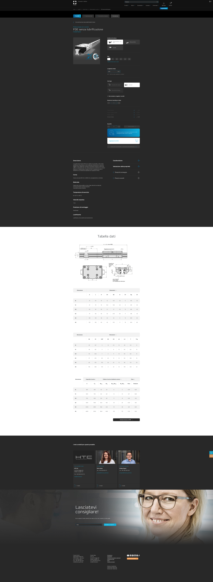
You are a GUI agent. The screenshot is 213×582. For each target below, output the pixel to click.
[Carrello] (211, 452)
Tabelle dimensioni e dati (113, 61)
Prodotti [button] (126, 5)
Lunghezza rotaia (111, 68)
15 (112, 59)
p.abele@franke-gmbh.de (102, 472)
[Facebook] (130, 556)
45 (129, 59)
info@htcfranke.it (78, 476)
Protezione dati (110, 559)
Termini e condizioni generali (113, 558)
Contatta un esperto (109, 524)
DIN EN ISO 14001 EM (112, 568)
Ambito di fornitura (111, 38)
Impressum (109, 555)
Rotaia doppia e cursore (94, 9)
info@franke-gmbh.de (78, 562)
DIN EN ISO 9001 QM (112, 567)
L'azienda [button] (147, 5)
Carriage (109, 81)
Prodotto (77, 16)
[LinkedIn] (135, 556)
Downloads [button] (155, 5)
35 (125, 59)
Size (108, 56)
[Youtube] (128, 556)
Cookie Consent (111, 562)
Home (74, 9)
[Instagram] (137, 556)
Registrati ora (164, 8)
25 (121, 59)
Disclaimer (109, 556)
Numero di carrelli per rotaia (114, 100)
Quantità (109, 124)
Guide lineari (85, 9)
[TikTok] (139, 556)
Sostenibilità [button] (139, 5)
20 (116, 59)
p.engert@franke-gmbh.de (125, 472)
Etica (108, 560)
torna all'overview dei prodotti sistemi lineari (85, 22)
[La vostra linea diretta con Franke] (211, 456)
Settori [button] (132, 5)
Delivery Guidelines (111, 566)
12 (108, 59)
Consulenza (115, 16)
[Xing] (133, 556)
